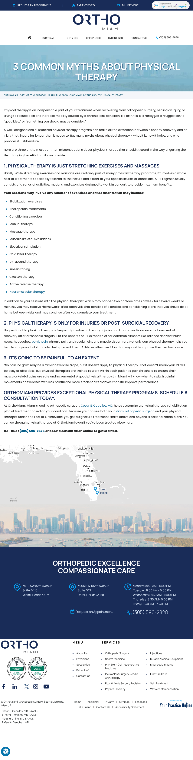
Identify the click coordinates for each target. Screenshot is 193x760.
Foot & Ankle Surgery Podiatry (123, 683)
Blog (65, 95)
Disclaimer (93, 702)
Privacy (109, 702)
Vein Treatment (159, 683)
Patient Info (83, 670)
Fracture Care (158, 674)
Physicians (82, 659)
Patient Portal (87, 5)
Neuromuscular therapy (27, 292)
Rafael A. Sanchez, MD (15, 722)
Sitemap (124, 702)
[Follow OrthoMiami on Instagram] (37, 687)
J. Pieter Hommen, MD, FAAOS (20, 715)
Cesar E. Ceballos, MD (97, 405)
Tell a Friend (84, 707)
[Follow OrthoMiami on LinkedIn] (16, 687)
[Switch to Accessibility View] (5, 751)
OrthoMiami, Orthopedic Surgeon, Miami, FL (31, 95)
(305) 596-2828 (169, 37)
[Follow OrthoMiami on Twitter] (26, 687)
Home (77, 702)
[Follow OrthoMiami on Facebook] (6, 687)
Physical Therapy (115, 689)
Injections (156, 653)
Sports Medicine (115, 659)
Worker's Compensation (164, 689)
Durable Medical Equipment (166, 659)
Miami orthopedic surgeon (135, 411)
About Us (81, 653)
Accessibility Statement (129, 707)
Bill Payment (130, 5)
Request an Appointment (34, 5)
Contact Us (83, 676)
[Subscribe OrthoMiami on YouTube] (47, 687)
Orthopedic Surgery (117, 653)
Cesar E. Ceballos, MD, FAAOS (20, 711)
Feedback (141, 702)
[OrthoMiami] (96, 22)
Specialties (83, 664)
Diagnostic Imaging (161, 664)
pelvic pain (40, 341)
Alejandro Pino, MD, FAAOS (18, 718)
